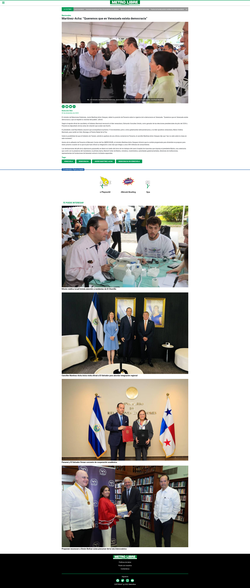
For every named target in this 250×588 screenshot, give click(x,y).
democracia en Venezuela (129, 161)
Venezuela (68, 161)
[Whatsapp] (63, 106)
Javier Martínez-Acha (103, 161)
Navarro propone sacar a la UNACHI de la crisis (101, 9)
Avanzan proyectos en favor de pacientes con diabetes (168, 9)
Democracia (84, 161)
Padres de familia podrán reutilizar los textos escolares (133, 9)
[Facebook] (66, 106)
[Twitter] (70, 106)
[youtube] (132, 580)
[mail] (127, 580)
